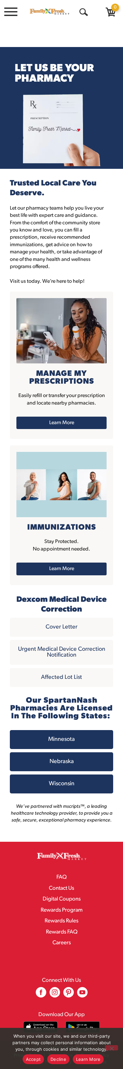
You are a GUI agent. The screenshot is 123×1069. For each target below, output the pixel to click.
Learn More (88, 1059)
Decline (58, 1059)
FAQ (61, 877)
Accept (33, 1059)
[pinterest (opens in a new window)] (68, 994)
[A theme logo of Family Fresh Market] (49, 11)
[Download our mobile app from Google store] (83, 1027)
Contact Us (61, 888)
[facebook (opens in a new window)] (41, 994)
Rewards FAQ (61, 932)
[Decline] (111, 1047)
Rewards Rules (61, 921)
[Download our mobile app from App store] (40, 1027)
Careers (61, 943)
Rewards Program (62, 910)
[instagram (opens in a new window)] (55, 994)
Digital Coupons (62, 899)
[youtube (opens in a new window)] (82, 994)
